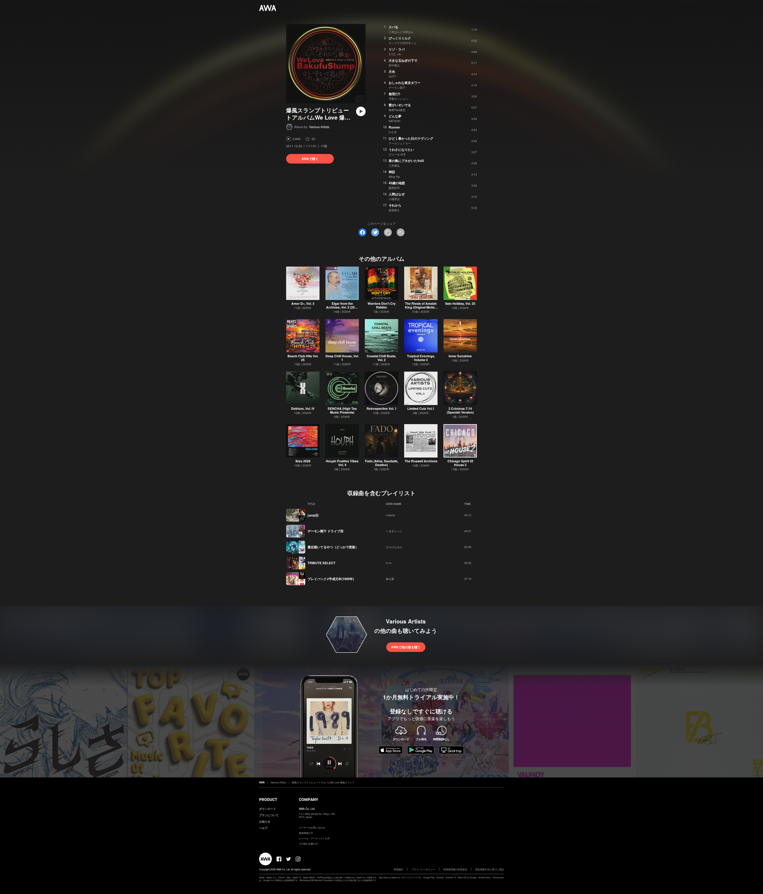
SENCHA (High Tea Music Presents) (342, 410)
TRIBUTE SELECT (321, 563)
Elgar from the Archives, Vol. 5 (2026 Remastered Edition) (342, 307)
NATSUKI (394, 121)
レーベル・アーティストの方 (314, 838)
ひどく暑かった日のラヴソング (411, 138)
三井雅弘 (394, 166)
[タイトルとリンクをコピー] (388, 232)
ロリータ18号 (397, 154)
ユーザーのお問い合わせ (312, 827)
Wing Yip (394, 177)
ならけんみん (394, 547)
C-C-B (392, 132)
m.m (388, 563)
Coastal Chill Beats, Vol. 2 (381, 358)
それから (395, 205)
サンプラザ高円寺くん (402, 43)
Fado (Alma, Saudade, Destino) (381, 463)
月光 (392, 71)
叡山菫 (390, 579)
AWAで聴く (310, 158)
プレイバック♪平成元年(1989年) (331, 579)
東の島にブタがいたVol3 (406, 160)
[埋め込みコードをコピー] (401, 232)
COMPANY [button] (308, 799)
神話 (392, 171)
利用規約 (398, 869)
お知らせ (264, 821)
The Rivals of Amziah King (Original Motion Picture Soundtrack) (421, 307)
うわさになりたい (401, 149)
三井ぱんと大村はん (401, 32)
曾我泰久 (394, 210)
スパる (393, 27)
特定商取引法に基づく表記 (489, 869)
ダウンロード (267, 809)
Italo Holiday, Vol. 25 (460, 303)
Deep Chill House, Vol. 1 (342, 358)
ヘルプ (263, 828)
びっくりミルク (400, 38)
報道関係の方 (306, 833)
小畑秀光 (394, 199)
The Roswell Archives (421, 461)
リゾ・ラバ (397, 49)
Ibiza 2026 (302, 461)
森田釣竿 (394, 188)
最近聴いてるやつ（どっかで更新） (333, 547)
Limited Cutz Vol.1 (420, 408)
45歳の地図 (397, 183)
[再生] (361, 111)
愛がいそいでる (400, 105)
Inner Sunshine (460, 356)
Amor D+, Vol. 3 (302, 303)
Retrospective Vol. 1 (382, 408)
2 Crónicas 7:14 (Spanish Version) (460, 410)
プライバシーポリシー (423, 869)
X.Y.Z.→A (395, 54)
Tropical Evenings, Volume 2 (421, 358)
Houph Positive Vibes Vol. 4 (342, 463)
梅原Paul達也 (397, 110)
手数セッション (398, 99)
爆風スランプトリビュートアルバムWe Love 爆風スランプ (323, 782)
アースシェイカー (400, 143)
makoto (390, 515)
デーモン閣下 (397, 88)
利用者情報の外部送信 (455, 869)
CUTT (392, 76)
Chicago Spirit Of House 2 (460, 463)
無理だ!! (394, 94)
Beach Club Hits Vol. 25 (303, 358)
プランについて (269, 815)
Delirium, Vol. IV (303, 408)
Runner (394, 127)
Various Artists (319, 127)
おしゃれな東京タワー (404, 82)
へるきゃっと (394, 531)
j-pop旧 (313, 515)
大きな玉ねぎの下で (403, 60)
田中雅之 (394, 65)
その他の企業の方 (308, 843)
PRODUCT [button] (268, 799)
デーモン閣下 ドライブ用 (325, 531)
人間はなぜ (397, 194)
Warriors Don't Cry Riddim (382, 305)
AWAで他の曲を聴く (406, 647)
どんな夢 (395, 116)
